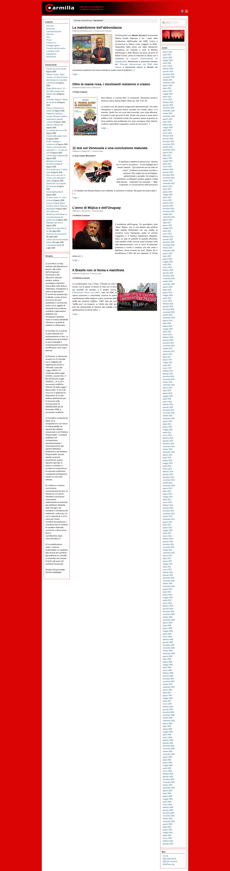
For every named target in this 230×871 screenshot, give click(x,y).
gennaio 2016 (168, 407)
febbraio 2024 (168, 136)
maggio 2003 (168, 833)
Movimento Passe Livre (84, 292)
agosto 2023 (167, 153)
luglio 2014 (167, 458)
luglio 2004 (167, 793)
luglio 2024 (167, 122)
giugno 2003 (167, 830)
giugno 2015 (167, 427)
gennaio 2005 (168, 777)
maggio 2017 (168, 362)
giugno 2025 (167, 91)
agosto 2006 (167, 723)
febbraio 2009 (168, 639)
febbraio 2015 (168, 438)
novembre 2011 (168, 547)
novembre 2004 (169, 782)
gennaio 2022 (168, 206)
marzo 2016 (167, 402)
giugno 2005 (167, 763)
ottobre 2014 (167, 449)
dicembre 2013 (168, 477)
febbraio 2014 (168, 472)
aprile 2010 (167, 600)
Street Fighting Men (53, 192)
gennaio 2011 (168, 575)
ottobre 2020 (167, 248)
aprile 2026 (167, 63)
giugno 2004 (167, 796)
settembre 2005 (169, 754)
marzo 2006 (167, 737)
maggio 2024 (168, 127)
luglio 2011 (167, 558)
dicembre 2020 (168, 242)
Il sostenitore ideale (53, 245)
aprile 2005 (167, 768)
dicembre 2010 (168, 578)
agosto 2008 (167, 656)
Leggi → (75, 74)
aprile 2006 (167, 735)
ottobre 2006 (167, 718)
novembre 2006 (169, 715)
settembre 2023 (169, 150)
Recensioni (96, 87)
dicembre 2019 (168, 276)
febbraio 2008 (168, 673)
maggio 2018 (168, 329)
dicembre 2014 (168, 444)
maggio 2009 (168, 631)
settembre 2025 (169, 83)
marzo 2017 (167, 368)
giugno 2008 (167, 662)
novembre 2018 (169, 312)
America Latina (99, 31)
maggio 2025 (168, 94)
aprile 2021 (167, 231)
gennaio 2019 (168, 307)
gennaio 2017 (168, 374)
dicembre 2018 (168, 309)
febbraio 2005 (168, 774)
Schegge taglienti (53, 46)
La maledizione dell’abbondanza (97, 27)
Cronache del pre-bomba (55, 48)
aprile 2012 (167, 533)
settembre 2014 (169, 452)
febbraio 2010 (168, 606)
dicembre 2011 (168, 544)
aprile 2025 (167, 97)
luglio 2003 (167, 827)
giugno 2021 (167, 225)
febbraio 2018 (168, 337)
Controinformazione (53, 32)
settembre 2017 (169, 351)
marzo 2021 (167, 234)
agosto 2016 (167, 388)
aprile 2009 (167, 634)
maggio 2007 (168, 698)
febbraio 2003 (168, 841)
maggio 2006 (168, 732)
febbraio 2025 (168, 102)
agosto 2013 (167, 488)
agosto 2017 (167, 354)
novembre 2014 (169, 446)
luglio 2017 (167, 357)
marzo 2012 (167, 536)
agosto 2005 (167, 757)
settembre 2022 (169, 183)
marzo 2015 (167, 435)
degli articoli (169, 859)
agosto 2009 (167, 623)
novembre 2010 (169, 581)
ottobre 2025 (167, 80)
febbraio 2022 (168, 203)
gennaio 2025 (168, 105)
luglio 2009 (167, 626)
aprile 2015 (167, 432)
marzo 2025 (167, 99)
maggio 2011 (167, 564)
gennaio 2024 (168, 139)
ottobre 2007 (167, 684)
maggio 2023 (168, 161)
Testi (48, 37)
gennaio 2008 (168, 676)
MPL (98, 292)
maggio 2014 (168, 463)
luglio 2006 (167, 726)
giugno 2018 (167, 326)
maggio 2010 (168, 598)
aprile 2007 (167, 701)
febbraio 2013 (168, 505)
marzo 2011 (167, 570)
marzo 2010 (167, 603)
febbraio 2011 (168, 572)
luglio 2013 (167, 491)
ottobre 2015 (167, 416)
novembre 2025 (169, 77)
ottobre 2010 (167, 584)
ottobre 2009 (167, 617)
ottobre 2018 (167, 315)
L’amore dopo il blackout (55, 156)
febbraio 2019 (168, 304)
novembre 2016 (169, 379)
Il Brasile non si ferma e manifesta (98, 270)
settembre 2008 (169, 653)
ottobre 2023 (167, 147)
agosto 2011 (167, 556)
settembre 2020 (169, 251)
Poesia (49, 40)
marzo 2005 (167, 771)
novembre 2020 (169, 245)
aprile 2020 (167, 265)
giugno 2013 (167, 494)
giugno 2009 (167, 628)
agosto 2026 (167, 52)
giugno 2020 (167, 259)
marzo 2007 (167, 704)
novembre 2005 (169, 749)
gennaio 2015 (168, 441)
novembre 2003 (169, 816)
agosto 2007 (167, 690)
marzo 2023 (167, 167)
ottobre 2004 (167, 785)
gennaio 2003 (168, 844)
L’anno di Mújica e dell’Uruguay (96, 207)
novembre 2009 (169, 614)
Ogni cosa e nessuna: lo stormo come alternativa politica (55, 178)
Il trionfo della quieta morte (56, 136)
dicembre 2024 (168, 108)
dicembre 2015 (168, 410)
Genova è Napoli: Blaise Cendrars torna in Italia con (56, 206)
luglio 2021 (167, 223)
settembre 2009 (169, 620)
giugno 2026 (167, 57)
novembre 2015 (169, 413)
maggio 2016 (168, 396)
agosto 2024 (167, 119)
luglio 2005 (167, 760)
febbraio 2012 (168, 539)
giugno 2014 (167, 460)
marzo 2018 (167, 335)
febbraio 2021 (168, 237)
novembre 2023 (169, 144)
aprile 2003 (167, 835)
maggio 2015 (168, 430)
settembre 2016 (169, 385)
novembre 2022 (169, 178)
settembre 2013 (169, 486)
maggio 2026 (168, 60)
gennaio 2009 (168, 642)
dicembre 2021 (168, 209)
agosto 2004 (167, 791)
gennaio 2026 (168, 71)
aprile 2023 (167, 164)
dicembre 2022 (168, 175)
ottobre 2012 (167, 516)
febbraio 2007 (168, 707)
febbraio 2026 (168, 69)
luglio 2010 (167, 592)
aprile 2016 (167, 399)
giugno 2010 (167, 595)
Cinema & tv (51, 43)
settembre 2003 (169, 821)
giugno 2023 (167, 158)
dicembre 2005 (168, 746)
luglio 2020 (167, 256)
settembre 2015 (169, 418)
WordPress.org (168, 864)
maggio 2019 (168, 295)
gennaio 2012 (168, 542)
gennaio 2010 (168, 609)
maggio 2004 (168, 799)
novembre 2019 (169, 279)
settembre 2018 (169, 318)
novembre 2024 (169, 111)
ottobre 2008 (167, 651)
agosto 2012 (167, 522)
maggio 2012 (168, 530)
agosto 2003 (167, 824)
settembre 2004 (169, 788)
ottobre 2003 (167, 819)
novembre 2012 (169, 514)
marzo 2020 (167, 267)
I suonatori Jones (53, 51)
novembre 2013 (169, 480)
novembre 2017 (169, 346)
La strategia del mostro (55, 130)
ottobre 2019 (167, 281)
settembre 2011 (169, 553)
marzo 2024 (167, 133)
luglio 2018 (167, 323)
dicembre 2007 (168, 679)
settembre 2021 (169, 217)
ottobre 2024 (167, 113)
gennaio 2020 (168, 273)
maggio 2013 (168, 497)
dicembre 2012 (168, 511)
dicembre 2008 (168, 645)
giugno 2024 (167, 125)
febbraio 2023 (168, 169)
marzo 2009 (167, 637)
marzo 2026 (167, 66)
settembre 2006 (169, 721)
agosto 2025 (167, 85)
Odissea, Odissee (53, 125)
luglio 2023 (167, 155)
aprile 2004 (167, 802)
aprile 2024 (167, 130)
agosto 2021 (167, 220)
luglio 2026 (167, 55)
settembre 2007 (169, 687)
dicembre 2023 (168, 141)
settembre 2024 (169, 116)
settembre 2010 (169, 586)
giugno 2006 (167, 729)
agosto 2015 (167, 421)
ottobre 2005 (167, 751)
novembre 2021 (169, 211)
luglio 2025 (167, 88)
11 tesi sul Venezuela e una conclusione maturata (109, 148)
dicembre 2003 (168, 813)
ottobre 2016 (167, 382)
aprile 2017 (167, 365)
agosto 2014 (167, 455)
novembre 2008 (169, 648)
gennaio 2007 (168, 709)
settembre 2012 (169, 519)
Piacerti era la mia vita (55, 69)
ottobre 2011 (167, 550)
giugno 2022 (167, 192)
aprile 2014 (167, 466)
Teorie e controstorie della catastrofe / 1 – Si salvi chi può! (56, 150)
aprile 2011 (167, 567)
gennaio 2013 (168, 508)
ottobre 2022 (167, 181)
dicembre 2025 (168, 74)
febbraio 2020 (168, 270)
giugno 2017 (167, 360)
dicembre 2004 (168, 779)
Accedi (165, 856)
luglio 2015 (167, 424)
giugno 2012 (167, 528)
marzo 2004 (167, 805)
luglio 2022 (167, 189)
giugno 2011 (167, 561)
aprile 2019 (167, 298)
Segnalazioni (51, 54)
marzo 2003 (167, 838)
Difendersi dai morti (53, 223)
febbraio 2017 (168, 371)
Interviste (108, 31)
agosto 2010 (167, 589)
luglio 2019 (167, 290)
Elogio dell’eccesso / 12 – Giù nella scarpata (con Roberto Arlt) (56, 91)
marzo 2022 (167, 200)
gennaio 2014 (168, 474)
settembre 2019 (169, 284)
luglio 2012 (167, 525)
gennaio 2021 (168, 239)
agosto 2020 (167, 253)
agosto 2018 (167, 321)
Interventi (50, 26)
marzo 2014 (167, 469)
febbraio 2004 (168, 807)
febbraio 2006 (168, 740)
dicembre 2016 (168, 376)
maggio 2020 (168, 262)
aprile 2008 (167, 667)
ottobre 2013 (167, 483)
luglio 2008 (167, 659)
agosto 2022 (167, 186)
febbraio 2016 (168, 404)
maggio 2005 (168, 765)
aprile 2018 (167, 332)
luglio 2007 (167, 693)
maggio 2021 (168, 228)
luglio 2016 (167, 390)
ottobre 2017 (167, 348)
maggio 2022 (168, 195)
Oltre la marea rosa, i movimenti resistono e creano (111, 84)
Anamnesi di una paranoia (56, 234)
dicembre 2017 (168, 343)
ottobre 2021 (167, 214)
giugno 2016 (167, 393)
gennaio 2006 (168, 743)
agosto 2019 (167, 287)
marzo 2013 (167, 502)
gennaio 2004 (168, 810)
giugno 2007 (167, 695)
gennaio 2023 (168, 172)
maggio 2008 (168, 665)
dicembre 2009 (168, 612)
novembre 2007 (169, 681)
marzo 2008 (167, 670)
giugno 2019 (167, 293)
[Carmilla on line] (115, 8)
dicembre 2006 (168, 712)
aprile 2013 (167, 500)
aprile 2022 (167, 197)
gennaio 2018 (168, 340)
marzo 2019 (167, 301)
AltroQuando (51, 57)
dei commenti (170, 861)
